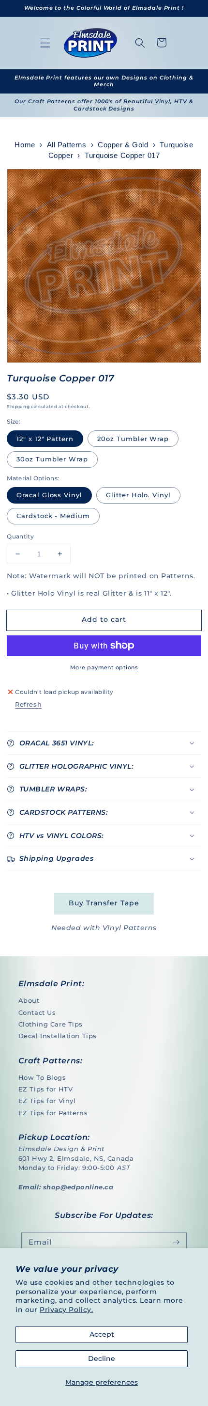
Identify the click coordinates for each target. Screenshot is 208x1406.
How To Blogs (42, 1077)
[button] (45, 42)
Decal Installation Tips (57, 1036)
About (29, 1000)
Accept (101, 1334)
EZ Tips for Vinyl (47, 1101)
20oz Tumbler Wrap (133, 438)
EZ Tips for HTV (45, 1089)
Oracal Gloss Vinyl (49, 495)
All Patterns (67, 145)
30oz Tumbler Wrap (52, 459)
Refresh (28, 704)
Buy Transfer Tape (104, 903)
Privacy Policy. (66, 1309)
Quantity (20, 536)
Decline (101, 1358)
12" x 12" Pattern (45, 438)
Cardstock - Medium (53, 516)
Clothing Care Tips (50, 1024)
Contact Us (37, 1012)
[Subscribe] (176, 1242)
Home (25, 145)
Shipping (18, 406)
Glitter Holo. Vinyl (138, 495)
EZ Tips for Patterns (53, 1113)
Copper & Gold (123, 145)
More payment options (104, 667)
